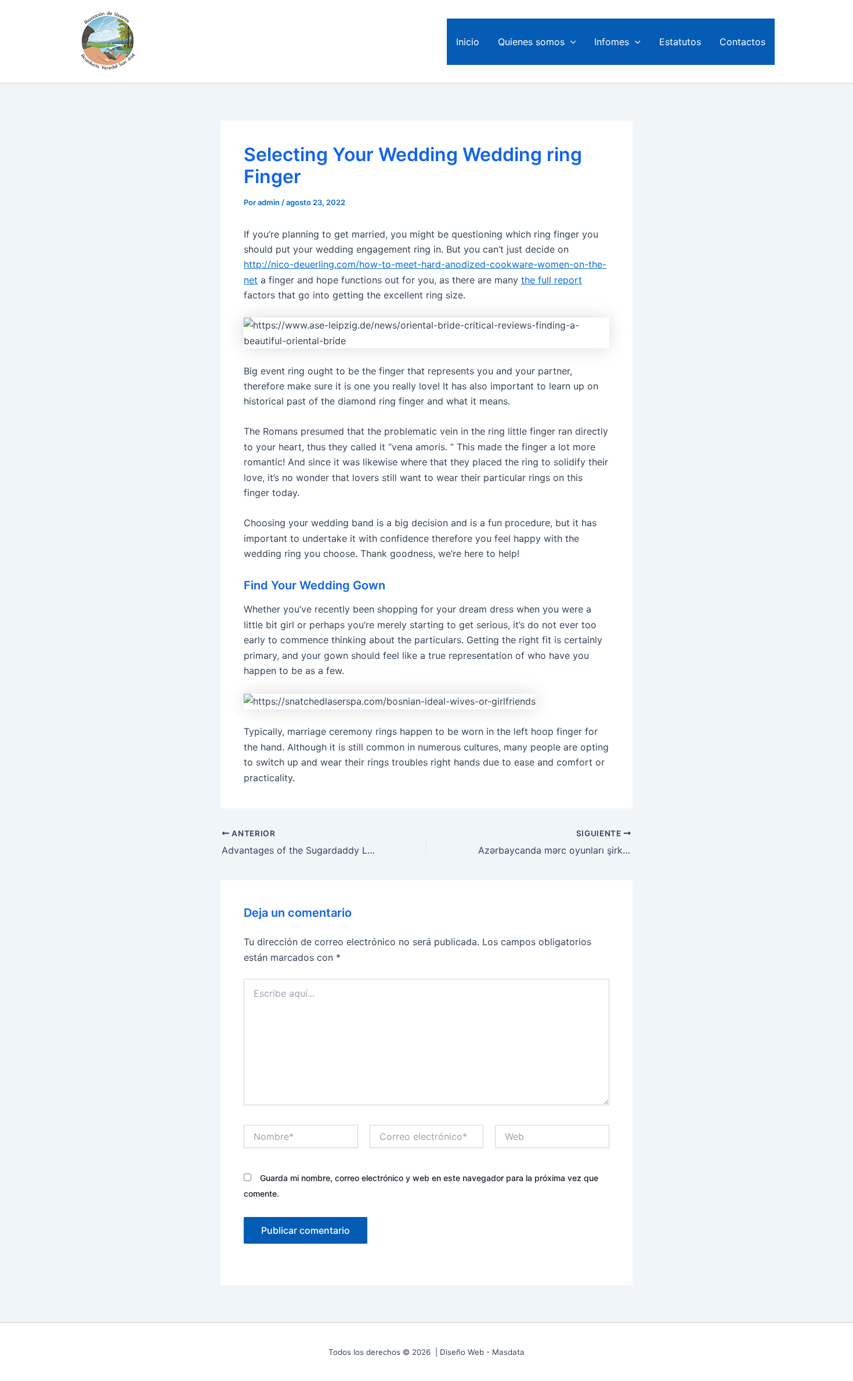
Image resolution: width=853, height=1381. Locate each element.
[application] (570, 42)
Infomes (611, 42)
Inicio (467, 42)
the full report (551, 280)
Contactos (742, 42)
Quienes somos (531, 42)
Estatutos (680, 42)
